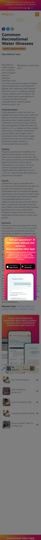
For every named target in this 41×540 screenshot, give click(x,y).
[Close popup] (34, 239)
